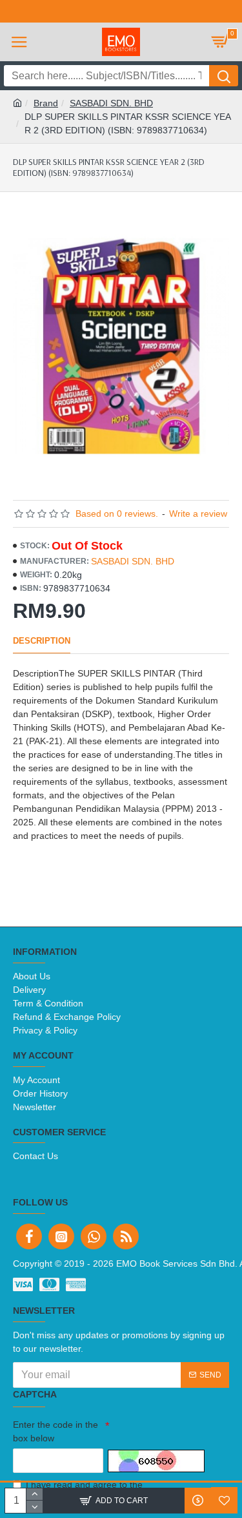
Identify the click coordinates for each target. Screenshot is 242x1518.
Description (41, 641)
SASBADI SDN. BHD (111, 103)
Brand (46, 103)
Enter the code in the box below (55, 1431)
